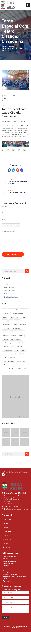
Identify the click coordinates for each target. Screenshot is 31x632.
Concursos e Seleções (10, 561)
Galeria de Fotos (9, 287)
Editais (5, 568)
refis (23, 354)
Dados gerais (7, 520)
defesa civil (6, 324)
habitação (21, 343)
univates (18, 368)
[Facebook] (9, 170)
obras (22, 350)
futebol (5, 343)
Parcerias (6, 572)
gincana (12, 343)
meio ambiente (7, 350)
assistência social (17, 313)
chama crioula (14, 317)
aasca (4, 310)
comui (4, 321)
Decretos (6, 565)
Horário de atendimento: (12, 496)
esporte (5, 335)
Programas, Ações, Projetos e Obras (14, 576)
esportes (13, 335)
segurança (13, 357)
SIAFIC (5, 579)
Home (4, 46)
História (5, 523)
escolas (21, 332)
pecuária (5, 354)
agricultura (24, 310)
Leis (4, 570)
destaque (23, 324)
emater (5, 332)
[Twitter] (13, 170)
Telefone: (12, 506)
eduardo (4, 103)
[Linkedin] (21, 170)
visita (25, 368)
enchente (13, 332)
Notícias (11, 46)
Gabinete (6, 527)
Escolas (5, 543)
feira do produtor (16, 339)
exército (5, 339)
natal (16, 350)
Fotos (6, 284)
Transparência (7, 581)
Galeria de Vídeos (9, 291)
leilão (12, 346)
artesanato (6, 313)
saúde (5, 357)
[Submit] (27, 271)
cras (11, 321)
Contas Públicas (8, 563)
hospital (5, 346)
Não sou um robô (11, 225)
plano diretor (15, 354)
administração (13, 310)
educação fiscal (16, 328)
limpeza (19, 346)
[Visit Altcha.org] (18, 225)
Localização (7, 531)
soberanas (15, 365)
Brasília (5, 317)
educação (6, 328)
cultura (17, 321)
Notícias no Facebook (11, 297)
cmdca (23, 317)
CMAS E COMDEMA (9, 557)
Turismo (5, 535)
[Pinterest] (17, 170)
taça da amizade (8, 368)
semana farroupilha (8, 361)
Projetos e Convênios (10, 574)
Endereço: (7, 493)
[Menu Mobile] (28, 5)
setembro (6, 365)
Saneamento (7, 539)
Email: (16, 509)
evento (21, 335)
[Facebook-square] (3, 474)
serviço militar (21, 361)
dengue (15, 324)
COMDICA (6, 559)
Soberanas (6, 547)
